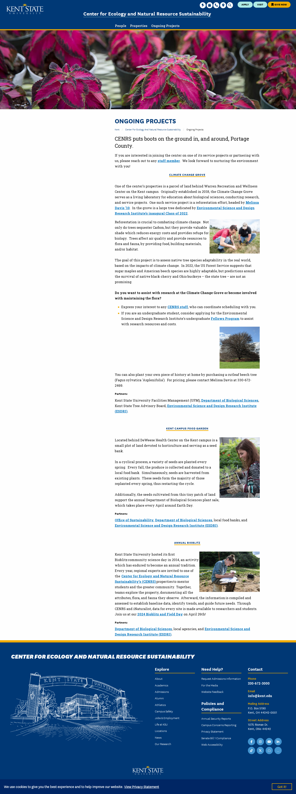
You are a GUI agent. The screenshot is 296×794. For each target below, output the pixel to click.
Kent (117, 129)
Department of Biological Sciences (229, 400)
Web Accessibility (212, 744)
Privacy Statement (212, 731)
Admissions (162, 691)
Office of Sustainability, (134, 520)
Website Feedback (212, 691)
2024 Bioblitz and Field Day (160, 614)
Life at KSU (161, 724)
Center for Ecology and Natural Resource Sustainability (147, 13)
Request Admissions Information (221, 678)
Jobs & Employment (167, 718)
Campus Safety (164, 711)
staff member (169, 161)
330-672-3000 (259, 683)
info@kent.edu (260, 696)
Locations (161, 731)
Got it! (281, 786)
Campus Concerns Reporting (218, 725)
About (158, 678)
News (158, 737)
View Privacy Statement (141, 786)
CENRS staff (178, 307)
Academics (161, 685)
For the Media (209, 685)
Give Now (280, 4)
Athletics (160, 705)
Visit (260, 4)
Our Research (163, 744)
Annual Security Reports (216, 718)
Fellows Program (225, 318)
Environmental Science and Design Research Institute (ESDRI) (166, 525)
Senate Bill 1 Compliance (216, 738)
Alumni (159, 698)
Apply (245, 4)
